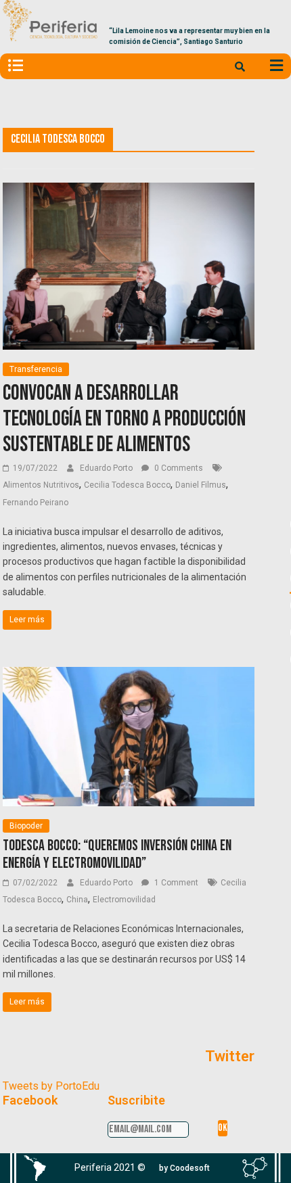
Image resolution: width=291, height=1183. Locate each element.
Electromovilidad (124, 899)
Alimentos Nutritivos (41, 485)
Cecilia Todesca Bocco (127, 485)
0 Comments (177, 468)
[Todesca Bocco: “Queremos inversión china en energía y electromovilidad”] (128, 675)
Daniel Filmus (200, 485)
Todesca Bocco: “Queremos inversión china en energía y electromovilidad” (117, 855)
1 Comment (175, 882)
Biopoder (26, 826)
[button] (184, 1168)
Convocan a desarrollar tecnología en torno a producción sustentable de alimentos (124, 419)
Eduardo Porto (107, 468)
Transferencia (35, 369)
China (77, 899)
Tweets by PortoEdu (51, 1086)
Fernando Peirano (35, 502)
